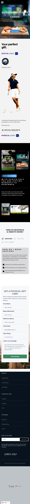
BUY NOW (15, 31)
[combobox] (5, 502)
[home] (2, 2)
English (5, 502)
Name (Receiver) (8, 311)
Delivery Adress (8, 318)
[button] (27, 2)
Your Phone (7, 333)
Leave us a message (10, 341)
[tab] (7, 238)
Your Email (6, 326)
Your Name (6, 303)
